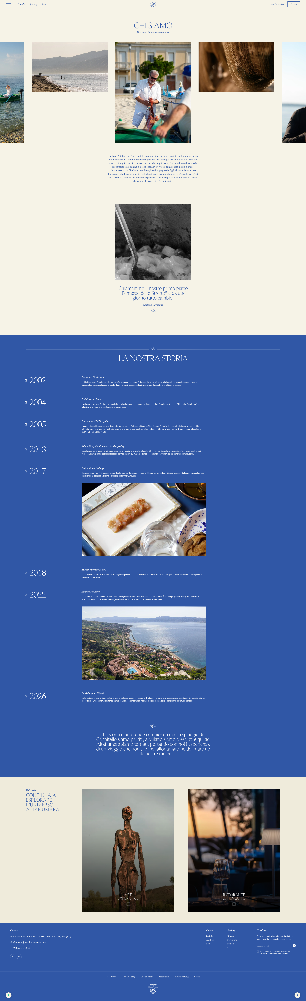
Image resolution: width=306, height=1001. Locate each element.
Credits (197, 976)
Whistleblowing (182, 976)
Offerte (230, 936)
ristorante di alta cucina (147, 698)
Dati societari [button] (111, 976)
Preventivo (232, 940)
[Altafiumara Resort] (153, 4)
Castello (209, 936)
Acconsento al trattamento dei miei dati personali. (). (275, 952)
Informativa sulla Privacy (277, 953)
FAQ (229, 947)
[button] (8, 4)
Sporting (210, 940)
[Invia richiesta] (294, 945)
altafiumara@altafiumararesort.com (29, 942)
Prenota (230, 943)
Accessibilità (164, 976)
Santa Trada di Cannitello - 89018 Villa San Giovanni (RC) (40, 936)
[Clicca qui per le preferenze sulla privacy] (8, 995)
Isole (208, 943)
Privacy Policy (129, 976)
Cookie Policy (147, 976)
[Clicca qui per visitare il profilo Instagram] (19, 956)
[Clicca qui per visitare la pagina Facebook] (12, 956)
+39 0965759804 (20, 948)
